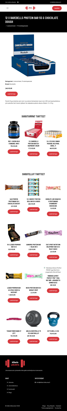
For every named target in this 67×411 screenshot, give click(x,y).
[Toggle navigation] (7, 8)
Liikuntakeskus (13, 386)
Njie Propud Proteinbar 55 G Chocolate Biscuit (14, 201)
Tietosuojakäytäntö (47, 408)
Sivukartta (58, 408)
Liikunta (10, 382)
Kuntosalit (11, 389)
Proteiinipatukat (22, 26)
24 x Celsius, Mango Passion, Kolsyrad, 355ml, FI (53, 143)
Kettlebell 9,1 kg (53, 331)
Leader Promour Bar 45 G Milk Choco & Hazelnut (14, 290)
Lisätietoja (11, 94)
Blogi (10, 392)
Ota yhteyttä (50, 406)
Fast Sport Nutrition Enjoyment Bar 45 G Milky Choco (53, 247)
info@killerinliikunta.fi (55, 2)
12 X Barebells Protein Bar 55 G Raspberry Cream (33, 143)
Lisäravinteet (11, 26)
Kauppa (56, 8)
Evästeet (58, 406)
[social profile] (18, 2)
